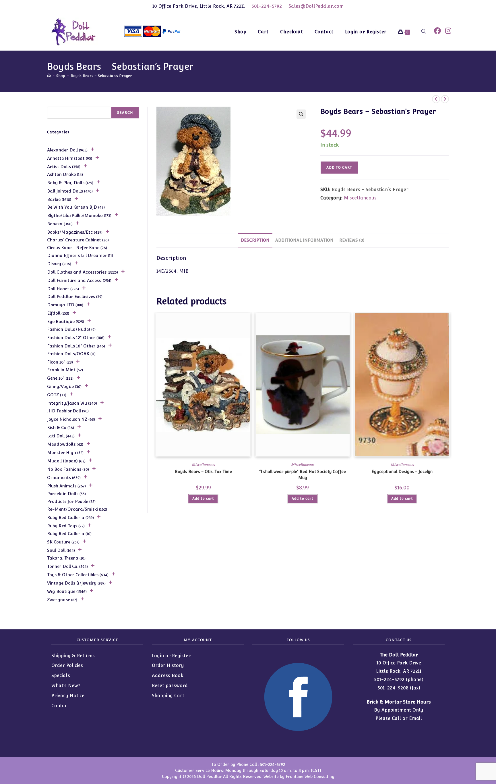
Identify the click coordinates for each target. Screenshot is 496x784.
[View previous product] (436, 99)
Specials (60, 675)
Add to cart (339, 168)
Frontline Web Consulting (310, 776)
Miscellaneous (360, 198)
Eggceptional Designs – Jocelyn (402, 471)
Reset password (170, 685)
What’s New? (65, 685)
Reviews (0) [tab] (352, 240)
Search (125, 113)
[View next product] (445, 99)
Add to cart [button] (203, 499)
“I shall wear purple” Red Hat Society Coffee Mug (302, 474)
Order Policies (67, 665)
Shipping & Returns (73, 655)
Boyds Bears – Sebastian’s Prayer (101, 76)
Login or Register (171, 655)
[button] (301, 114)
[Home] (49, 76)
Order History (168, 665)
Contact (60, 705)
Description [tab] (255, 240)
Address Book (167, 675)
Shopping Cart (168, 695)
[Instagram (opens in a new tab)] (448, 30)
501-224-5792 (266, 6)
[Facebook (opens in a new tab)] (437, 30)
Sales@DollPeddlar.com (316, 6)
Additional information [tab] (304, 240)
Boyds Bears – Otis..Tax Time (203, 471)
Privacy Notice (67, 695)
